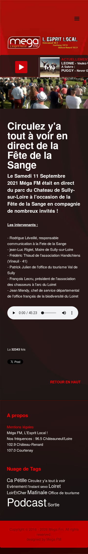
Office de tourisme (63, 492)
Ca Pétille (17, 480)
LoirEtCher (16, 492)
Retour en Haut (65, 381)
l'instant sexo (38, 486)
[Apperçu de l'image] (44, 92)
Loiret (55, 486)
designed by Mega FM (44, 539)
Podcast (27, 501)
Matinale (37, 492)
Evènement (17, 486)
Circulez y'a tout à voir (46, 480)
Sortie (53, 504)
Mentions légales (20, 426)
